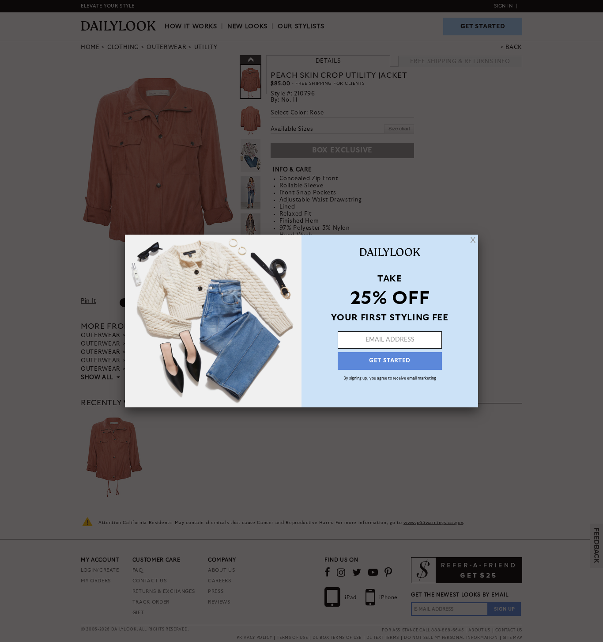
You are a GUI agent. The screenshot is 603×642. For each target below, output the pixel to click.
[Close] (473, 240)
